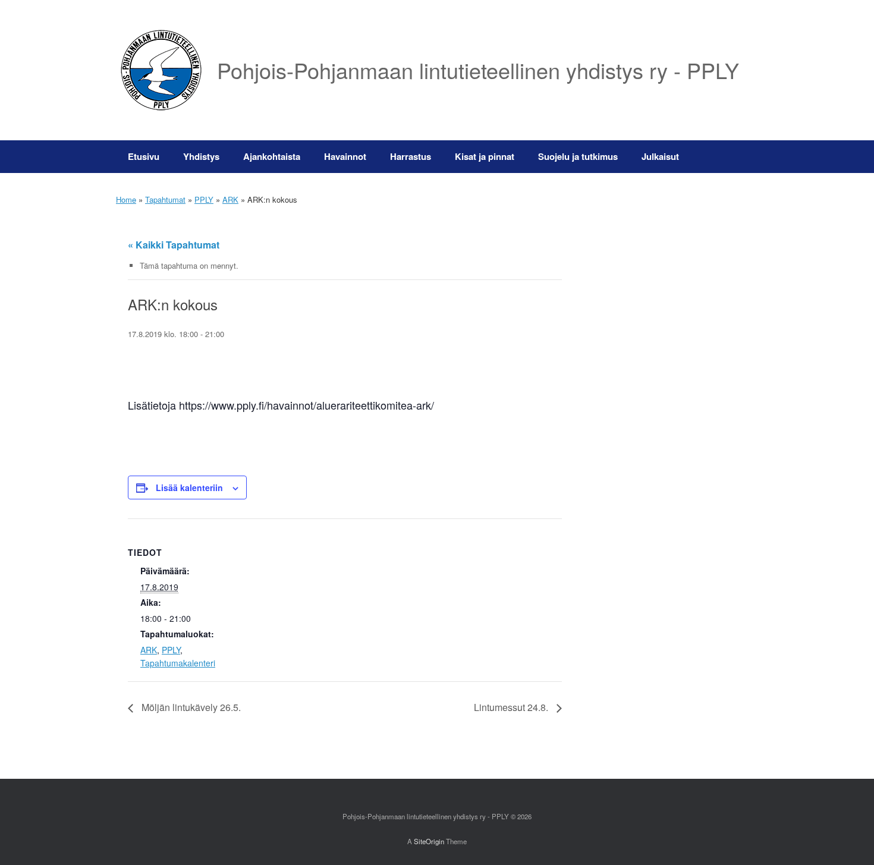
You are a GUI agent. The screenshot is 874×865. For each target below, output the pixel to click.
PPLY (203, 199)
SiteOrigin (429, 841)
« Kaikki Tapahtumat (173, 244)
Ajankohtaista (271, 156)
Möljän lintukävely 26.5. (190, 707)
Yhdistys (201, 156)
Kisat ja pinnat (484, 156)
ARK (230, 199)
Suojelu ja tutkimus (578, 156)
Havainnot (345, 156)
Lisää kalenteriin (189, 487)
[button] (740, 156)
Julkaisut (660, 156)
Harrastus (410, 156)
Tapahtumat (165, 199)
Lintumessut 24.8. (512, 707)
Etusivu (143, 156)
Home (126, 199)
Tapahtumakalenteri (177, 663)
